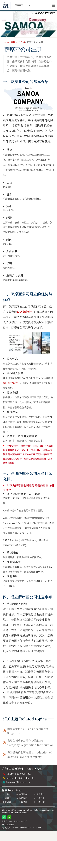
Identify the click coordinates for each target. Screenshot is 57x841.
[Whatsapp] (4, 817)
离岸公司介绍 (18, 42)
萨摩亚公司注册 (22, 49)
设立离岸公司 (25, 312)
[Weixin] (9, 817)
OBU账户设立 (10, 383)
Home (6, 42)
